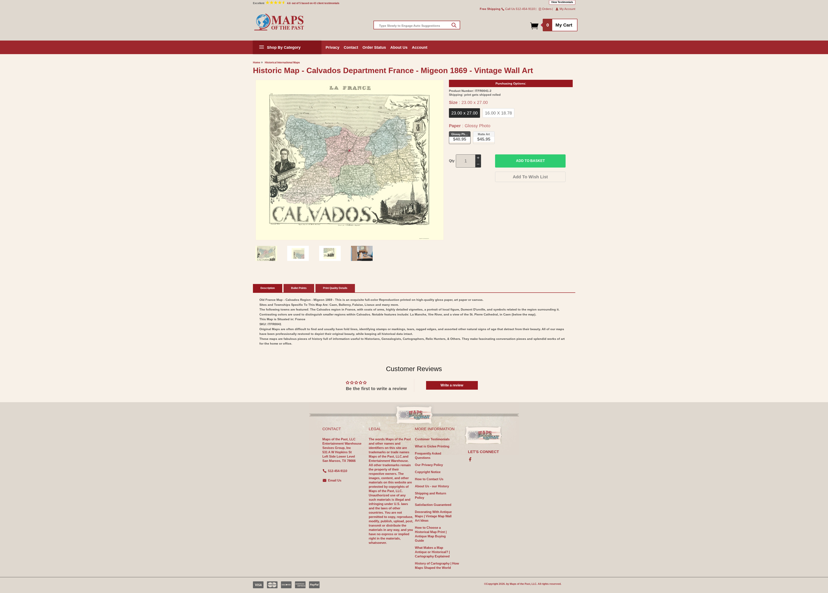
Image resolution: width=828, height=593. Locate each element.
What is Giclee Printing (432, 446)
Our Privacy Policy (429, 465)
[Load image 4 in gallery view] (362, 253)
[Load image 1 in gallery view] (266, 253)
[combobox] (416, 25)
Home (256, 62)
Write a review (452, 385)
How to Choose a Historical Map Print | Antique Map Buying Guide (431, 534)
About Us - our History (432, 486)
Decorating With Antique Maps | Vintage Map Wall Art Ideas (433, 516)
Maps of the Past (520, 583)
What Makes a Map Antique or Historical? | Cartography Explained (432, 552)
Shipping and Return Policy (430, 495)
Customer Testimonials (432, 439)
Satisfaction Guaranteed (433, 505)
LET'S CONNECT (483, 452)
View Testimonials (562, 2)
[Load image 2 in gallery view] (298, 253)
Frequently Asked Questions (428, 456)
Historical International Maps (282, 62)
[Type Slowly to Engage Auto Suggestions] (454, 25)
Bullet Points (299, 288)
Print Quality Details (335, 288)
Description (267, 288)
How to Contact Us (429, 479)
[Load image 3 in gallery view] (330, 253)
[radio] (464, 113)
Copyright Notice (428, 472)
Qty (452, 161)
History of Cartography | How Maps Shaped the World (437, 565)
